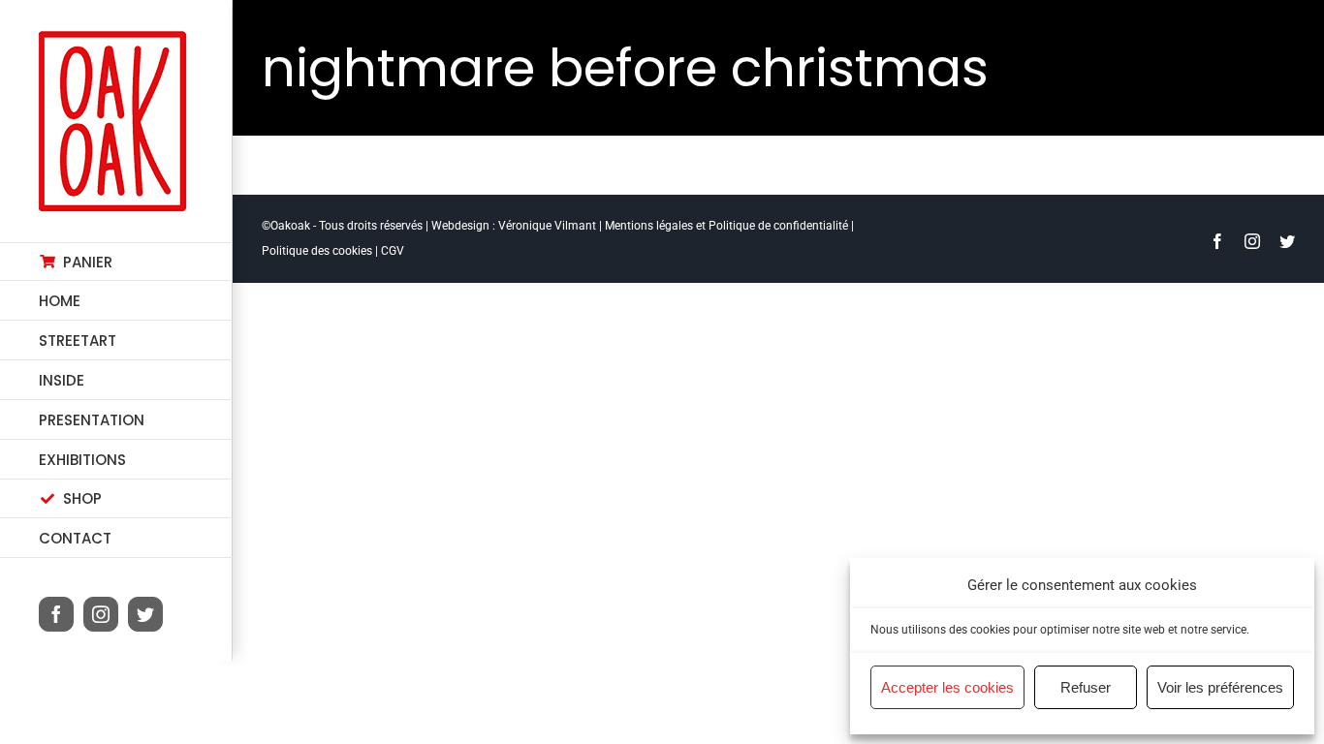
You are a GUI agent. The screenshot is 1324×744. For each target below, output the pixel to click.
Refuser (1085, 687)
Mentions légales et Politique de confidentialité (726, 225)
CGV (392, 251)
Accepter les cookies (947, 687)
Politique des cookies (317, 251)
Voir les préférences (1220, 687)
